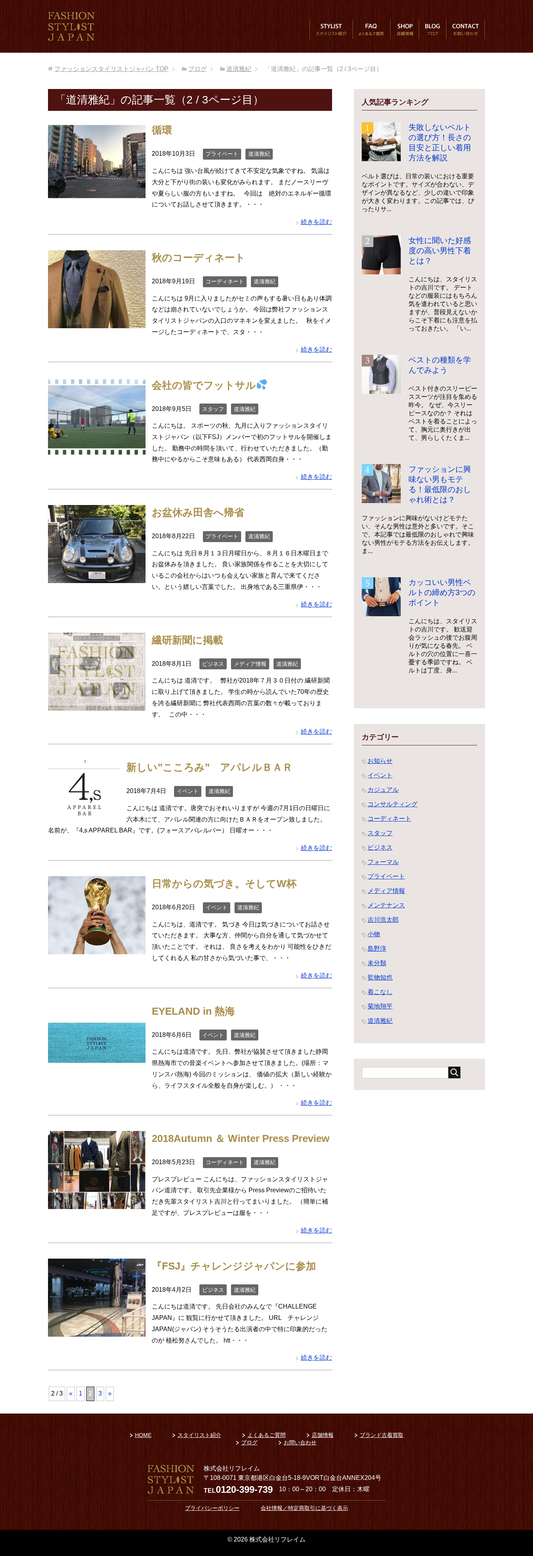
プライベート (222, 154)
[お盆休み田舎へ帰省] (97, 577)
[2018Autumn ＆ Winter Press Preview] (97, 1203)
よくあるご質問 (371, 29)
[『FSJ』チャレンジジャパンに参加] (97, 1330)
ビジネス (213, 664)
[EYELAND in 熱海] (97, 1075)
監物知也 (380, 977)
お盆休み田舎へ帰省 (198, 512)
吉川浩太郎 (383, 919)
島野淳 (377, 948)
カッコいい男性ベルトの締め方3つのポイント (442, 592)
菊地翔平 (380, 1006)
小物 (374, 934)
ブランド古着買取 (381, 1435)
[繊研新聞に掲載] (97, 704)
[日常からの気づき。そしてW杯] (97, 948)
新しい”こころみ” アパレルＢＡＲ (209, 767)
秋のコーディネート (198, 257)
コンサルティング (393, 804)
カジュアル (383, 789)
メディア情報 (250, 664)
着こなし (380, 992)
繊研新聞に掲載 (187, 640)
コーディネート (225, 281)
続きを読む (316, 222)
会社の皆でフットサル (204, 385)
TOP (111, 69)
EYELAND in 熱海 (193, 1011)
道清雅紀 (259, 154)
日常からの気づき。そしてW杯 (224, 883)
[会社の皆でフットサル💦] (97, 449)
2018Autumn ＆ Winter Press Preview (240, 1138)
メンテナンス (386, 905)
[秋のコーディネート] (97, 322)
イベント (188, 791)
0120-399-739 (244, 1489)
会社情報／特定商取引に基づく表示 (304, 1508)
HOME (143, 1435)
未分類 (377, 963)
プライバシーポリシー (212, 1508)
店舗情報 (405, 29)
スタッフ (213, 409)
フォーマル (383, 862)
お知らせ (380, 761)
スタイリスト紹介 (331, 29)
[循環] (97, 195)
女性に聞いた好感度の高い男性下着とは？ (440, 250)
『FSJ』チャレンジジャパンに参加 (234, 1266)
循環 (162, 130)
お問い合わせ (465, 29)
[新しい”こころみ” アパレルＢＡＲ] (84, 812)
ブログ (432, 29)
